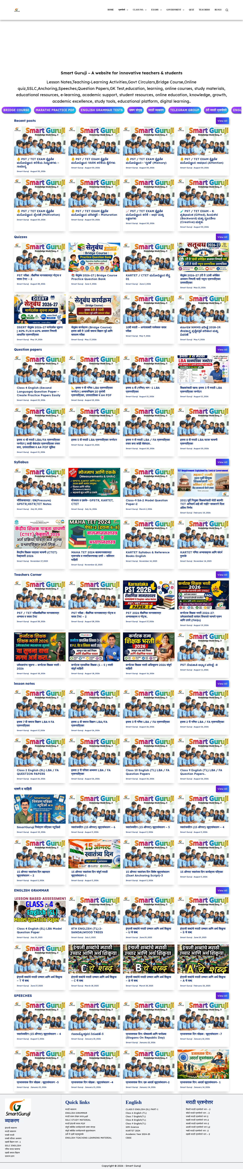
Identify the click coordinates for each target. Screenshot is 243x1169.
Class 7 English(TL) (136, 1116)
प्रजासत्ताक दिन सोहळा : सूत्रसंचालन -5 (38, 1082)
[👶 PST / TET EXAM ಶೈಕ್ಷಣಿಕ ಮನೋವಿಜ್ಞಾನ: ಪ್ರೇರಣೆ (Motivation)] (40, 193)
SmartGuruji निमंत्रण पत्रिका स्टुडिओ (38, 827)
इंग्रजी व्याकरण (11, 1127)
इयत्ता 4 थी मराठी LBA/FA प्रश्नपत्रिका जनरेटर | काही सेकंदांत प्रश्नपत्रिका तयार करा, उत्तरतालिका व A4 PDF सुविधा (38, 443)
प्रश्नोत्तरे (122, 10)
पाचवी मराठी (9, 1135)
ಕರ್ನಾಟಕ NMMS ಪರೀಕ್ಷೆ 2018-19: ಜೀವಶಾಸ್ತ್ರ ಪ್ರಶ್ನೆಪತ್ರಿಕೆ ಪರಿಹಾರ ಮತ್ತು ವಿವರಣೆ (200, 330)
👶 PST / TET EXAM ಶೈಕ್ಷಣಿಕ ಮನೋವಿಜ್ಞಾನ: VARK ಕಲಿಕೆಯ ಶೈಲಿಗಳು (93, 160)
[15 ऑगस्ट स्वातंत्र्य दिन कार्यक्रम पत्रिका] (203, 853)
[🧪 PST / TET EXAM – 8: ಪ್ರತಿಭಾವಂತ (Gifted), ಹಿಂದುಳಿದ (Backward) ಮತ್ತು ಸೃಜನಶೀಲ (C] (203, 193)
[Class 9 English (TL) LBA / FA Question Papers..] (203, 752)
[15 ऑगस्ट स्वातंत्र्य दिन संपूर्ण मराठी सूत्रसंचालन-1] (94, 853)
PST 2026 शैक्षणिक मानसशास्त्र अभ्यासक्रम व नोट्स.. (143, 614)
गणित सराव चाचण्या (12, 1149)
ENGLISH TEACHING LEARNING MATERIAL (88, 1137)
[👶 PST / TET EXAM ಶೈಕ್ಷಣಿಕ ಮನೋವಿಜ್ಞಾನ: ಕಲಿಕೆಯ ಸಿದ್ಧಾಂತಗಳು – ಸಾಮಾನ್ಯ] (40, 141)
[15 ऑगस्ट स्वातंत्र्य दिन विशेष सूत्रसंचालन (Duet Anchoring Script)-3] (149, 853)
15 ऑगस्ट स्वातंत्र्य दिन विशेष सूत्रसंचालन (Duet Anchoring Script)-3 (147, 873)
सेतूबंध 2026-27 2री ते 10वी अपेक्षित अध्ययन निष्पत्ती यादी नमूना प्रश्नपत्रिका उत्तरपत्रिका (200, 279)
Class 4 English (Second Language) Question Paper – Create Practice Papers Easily (38, 391)
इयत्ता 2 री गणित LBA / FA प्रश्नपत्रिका (202, 721)
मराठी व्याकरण (70, 1109)
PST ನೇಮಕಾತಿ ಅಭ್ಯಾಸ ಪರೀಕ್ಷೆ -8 (199, 665)
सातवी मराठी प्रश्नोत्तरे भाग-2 (197, 1123)
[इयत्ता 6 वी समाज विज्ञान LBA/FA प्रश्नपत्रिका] (94, 703)
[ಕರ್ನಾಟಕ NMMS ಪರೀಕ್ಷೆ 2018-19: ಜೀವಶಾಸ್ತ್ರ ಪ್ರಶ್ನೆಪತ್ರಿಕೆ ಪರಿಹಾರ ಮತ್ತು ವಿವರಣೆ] (203, 309)
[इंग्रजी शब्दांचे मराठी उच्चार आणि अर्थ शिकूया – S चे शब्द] (203, 910)
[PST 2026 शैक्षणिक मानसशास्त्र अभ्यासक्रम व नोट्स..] (149, 595)
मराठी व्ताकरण (10, 1131)
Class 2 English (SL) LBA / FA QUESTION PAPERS (38, 771)
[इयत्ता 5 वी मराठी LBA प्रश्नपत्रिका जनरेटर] (94, 421)
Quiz (191, 10)
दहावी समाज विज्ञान (12, 1152)
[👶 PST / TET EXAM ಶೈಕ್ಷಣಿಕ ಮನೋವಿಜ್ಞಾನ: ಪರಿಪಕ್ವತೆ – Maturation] (94, 193)
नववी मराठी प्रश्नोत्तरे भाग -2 (197, 1130)
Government (173, 10)
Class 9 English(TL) (136, 1123)
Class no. (138, 10)
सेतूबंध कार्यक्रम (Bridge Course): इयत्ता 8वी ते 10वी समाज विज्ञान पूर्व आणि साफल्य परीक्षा (91, 330)
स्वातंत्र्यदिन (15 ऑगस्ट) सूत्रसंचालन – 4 (202, 827)
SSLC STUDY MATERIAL (78, 1120)
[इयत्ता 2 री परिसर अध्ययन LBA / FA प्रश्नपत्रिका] (94, 752)
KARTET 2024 (133, 1130)
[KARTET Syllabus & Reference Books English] (149, 534)
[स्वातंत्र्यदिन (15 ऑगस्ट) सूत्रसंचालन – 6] (94, 809)
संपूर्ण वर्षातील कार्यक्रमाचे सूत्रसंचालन (80, 1130)
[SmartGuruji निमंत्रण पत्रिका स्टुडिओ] (40, 809)
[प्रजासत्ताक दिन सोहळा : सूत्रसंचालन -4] (94, 1064)
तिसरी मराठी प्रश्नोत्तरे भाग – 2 (198, 1109)
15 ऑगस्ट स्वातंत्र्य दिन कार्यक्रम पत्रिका (201, 871)
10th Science (132, 1127)
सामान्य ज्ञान (9, 1156)
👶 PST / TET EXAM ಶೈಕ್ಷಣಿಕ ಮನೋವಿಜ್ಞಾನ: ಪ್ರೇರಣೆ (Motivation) (38, 212)
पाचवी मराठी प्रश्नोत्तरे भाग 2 (197, 1116)
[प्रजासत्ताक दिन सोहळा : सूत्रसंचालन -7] (203, 1015)
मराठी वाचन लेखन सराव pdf (76, 1116)
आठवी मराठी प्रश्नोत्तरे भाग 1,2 (198, 1127)
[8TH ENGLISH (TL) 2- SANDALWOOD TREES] (94, 910)
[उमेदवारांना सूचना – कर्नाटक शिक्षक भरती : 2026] (40, 647)
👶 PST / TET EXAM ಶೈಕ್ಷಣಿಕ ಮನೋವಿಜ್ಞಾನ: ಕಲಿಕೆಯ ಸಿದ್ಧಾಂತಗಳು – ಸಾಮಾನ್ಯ (38, 162)
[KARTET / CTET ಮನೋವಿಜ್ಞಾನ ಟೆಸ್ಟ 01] (149, 257)
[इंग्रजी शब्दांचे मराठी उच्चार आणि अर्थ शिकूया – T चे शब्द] (40, 959)
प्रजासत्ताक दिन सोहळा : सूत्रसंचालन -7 (201, 1034)
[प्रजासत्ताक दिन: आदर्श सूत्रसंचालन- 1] (203, 1064)
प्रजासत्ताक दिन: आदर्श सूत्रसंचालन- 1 (200, 1082)
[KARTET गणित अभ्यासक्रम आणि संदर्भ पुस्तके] (203, 534)
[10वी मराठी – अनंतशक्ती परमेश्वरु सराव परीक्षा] (149, 309)
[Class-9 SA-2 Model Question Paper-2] (149, 482)
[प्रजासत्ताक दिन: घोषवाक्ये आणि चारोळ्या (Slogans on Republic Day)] (149, 1015)
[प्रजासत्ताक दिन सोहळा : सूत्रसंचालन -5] (40, 1064)
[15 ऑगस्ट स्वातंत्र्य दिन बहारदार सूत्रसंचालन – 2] (40, 853)
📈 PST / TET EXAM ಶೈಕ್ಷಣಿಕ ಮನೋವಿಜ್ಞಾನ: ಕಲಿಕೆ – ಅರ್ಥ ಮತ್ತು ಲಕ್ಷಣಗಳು (145, 214)
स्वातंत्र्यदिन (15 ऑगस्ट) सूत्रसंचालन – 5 (148, 827)
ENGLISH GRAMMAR (76, 1113)
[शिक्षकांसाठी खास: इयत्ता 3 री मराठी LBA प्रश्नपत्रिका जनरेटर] (203, 369)
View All (222, 120)
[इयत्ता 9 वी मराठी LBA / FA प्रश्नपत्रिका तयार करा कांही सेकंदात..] (149, 421)
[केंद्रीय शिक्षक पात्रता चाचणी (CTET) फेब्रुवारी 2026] (40, 534)
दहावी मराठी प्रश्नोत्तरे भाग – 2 (198, 1134)
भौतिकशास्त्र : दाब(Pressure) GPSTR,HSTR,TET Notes (34, 502)
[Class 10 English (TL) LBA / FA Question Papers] (149, 752)
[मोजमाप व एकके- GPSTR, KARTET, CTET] (94, 482)
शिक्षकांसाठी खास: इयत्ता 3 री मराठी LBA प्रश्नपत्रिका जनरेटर (201, 389)
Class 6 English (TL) (136, 1113)
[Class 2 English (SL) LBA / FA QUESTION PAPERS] (40, 752)
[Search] (227, 10)
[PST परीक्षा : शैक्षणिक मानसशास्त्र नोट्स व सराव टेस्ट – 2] (40, 257)
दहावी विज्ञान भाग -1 (13, 1142)
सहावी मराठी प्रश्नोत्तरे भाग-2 (197, 1120)
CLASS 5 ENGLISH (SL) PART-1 (142, 1109)
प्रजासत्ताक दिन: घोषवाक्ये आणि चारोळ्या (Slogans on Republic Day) (146, 1035)
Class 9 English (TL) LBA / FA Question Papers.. (201, 771)
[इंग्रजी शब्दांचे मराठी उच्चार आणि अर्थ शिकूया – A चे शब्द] (203, 959)
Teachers (204, 10)
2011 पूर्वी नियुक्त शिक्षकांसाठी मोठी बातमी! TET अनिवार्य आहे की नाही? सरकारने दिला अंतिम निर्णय (202, 503)
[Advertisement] (121, 44)
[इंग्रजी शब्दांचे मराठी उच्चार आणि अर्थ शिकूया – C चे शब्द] (94, 959)
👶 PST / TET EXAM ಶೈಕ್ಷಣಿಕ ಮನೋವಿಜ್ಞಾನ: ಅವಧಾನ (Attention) (201, 160)
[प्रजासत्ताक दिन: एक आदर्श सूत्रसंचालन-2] (149, 1064)
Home (111, 10)
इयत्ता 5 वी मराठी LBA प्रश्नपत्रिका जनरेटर (94, 439)
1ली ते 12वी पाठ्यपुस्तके (74, 1134)
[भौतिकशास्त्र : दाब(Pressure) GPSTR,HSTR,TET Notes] (40, 482)
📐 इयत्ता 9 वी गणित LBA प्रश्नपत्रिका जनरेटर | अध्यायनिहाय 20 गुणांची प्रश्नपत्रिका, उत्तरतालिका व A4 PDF (92, 391)
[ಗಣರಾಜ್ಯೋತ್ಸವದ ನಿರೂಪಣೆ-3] (94, 1015)
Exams (155, 10)
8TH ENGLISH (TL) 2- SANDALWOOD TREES (87, 930)
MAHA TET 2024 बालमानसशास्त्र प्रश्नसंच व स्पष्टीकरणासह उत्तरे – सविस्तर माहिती (92, 555)
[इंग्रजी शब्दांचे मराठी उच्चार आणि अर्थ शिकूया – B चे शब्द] (149, 959)
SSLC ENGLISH (13, 1145)
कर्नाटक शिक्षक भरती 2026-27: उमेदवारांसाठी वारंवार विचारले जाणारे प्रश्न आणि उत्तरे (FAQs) (201, 616)
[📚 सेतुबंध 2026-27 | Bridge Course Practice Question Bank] (94, 257)
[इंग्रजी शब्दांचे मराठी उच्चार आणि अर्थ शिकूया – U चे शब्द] (149, 910)
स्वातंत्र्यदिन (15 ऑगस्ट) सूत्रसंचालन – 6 (93, 827)
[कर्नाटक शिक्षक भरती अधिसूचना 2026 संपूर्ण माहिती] (149, 647)
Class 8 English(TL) (136, 1120)
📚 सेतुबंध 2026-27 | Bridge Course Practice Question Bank (94, 277)
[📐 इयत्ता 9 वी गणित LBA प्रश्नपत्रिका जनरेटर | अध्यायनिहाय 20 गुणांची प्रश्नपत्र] (94, 369)
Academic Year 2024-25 (138, 1134)
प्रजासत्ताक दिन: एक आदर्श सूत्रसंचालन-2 (148, 1082)
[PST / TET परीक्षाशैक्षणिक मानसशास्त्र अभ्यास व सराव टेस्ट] (40, 595)
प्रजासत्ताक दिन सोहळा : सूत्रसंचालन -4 (92, 1082)
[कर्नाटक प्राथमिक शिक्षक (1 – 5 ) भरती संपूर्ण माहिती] (94, 647)
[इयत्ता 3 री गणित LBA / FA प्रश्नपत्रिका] (149, 703)
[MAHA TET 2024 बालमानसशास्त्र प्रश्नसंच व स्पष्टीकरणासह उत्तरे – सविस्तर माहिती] (94, 534)
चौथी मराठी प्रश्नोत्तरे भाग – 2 (198, 1113)
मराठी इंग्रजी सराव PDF (75, 1123)
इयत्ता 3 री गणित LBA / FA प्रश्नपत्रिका (148, 721)
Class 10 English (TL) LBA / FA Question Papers (147, 771)
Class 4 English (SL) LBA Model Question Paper (39, 930)
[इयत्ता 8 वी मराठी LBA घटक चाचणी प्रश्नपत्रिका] (203, 421)
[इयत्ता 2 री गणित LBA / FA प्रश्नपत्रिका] (203, 703)
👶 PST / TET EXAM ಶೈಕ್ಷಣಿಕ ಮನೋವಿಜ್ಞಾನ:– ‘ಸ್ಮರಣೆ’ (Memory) (146, 160)
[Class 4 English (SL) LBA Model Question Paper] (40, 910)
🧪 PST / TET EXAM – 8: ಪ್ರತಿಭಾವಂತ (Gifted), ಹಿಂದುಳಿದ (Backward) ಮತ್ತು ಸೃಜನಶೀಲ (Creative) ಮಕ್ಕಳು (199, 216)
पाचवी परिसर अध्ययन (13, 1138)
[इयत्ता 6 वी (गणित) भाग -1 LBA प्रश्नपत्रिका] (149, 369)
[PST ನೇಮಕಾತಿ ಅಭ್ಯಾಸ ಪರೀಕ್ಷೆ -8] (203, 647)
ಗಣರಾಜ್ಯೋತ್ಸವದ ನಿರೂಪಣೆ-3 (87, 1034)
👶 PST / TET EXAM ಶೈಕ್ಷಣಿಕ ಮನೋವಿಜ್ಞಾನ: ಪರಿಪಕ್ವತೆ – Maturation (94, 212)
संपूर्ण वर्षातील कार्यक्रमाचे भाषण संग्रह (80, 1127)
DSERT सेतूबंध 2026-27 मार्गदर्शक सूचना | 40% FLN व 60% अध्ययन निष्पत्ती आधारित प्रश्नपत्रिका (40, 330)
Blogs (218, 10)
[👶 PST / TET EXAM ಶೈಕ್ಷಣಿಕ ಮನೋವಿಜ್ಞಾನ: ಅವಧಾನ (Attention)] (203, 141)
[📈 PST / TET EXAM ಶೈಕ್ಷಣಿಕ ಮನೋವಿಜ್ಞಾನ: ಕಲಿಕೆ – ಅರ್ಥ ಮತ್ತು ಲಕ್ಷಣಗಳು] (149, 193)
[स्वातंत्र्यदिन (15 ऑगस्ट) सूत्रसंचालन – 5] (149, 809)
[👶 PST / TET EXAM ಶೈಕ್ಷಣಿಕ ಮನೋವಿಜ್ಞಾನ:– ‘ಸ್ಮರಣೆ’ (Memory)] (149, 141)
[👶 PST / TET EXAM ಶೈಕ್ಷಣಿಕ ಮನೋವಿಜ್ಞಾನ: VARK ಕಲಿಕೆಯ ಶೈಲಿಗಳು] (94, 141)
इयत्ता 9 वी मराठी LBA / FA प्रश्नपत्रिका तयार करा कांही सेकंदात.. (148, 441)
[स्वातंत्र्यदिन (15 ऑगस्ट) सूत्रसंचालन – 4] (203, 809)
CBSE (128, 1137)
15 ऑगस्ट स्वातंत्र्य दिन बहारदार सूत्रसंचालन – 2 (33, 873)
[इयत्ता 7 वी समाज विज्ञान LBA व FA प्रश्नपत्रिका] (40, 703)
